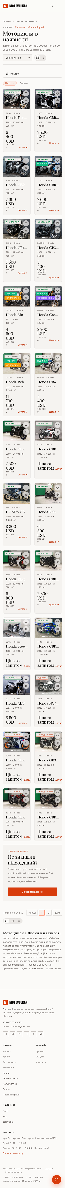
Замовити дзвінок (32, 892)
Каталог (7, 1051)
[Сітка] (37, 57)
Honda (8, 83)
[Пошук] (52, 6)
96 (19, 921)
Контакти (41, 1062)
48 (12, 921)
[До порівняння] (26, 100)
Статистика (9, 1062)
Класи (6, 1072)
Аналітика (8, 1067)
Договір (49, 1168)
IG (13, 1034)
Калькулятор (10, 1083)
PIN (40, 1034)
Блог (5, 1110)
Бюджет (7, 1089)
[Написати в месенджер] (56, 1179)
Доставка (8, 1121)
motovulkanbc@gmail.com (16, 1026)
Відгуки (40, 1056)
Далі (57, 912)
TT (27, 1034)
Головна (7, 21)
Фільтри (14, 73)
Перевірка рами (11, 1094)
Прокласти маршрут (13, 1153)
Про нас (40, 1051)
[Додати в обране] (26, 93)
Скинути (24, 83)
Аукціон (7, 1056)
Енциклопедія (10, 1078)
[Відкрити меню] (59, 6)
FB (5, 1034)
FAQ (5, 1116)
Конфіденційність (13, 1172)
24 (6, 921)
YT (19, 1034)
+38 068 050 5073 (12, 1022)
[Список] (43, 57)
